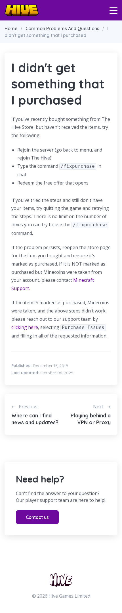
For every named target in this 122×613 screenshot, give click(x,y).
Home (11, 28)
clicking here (24, 327)
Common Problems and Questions (62, 28)
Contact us (37, 517)
